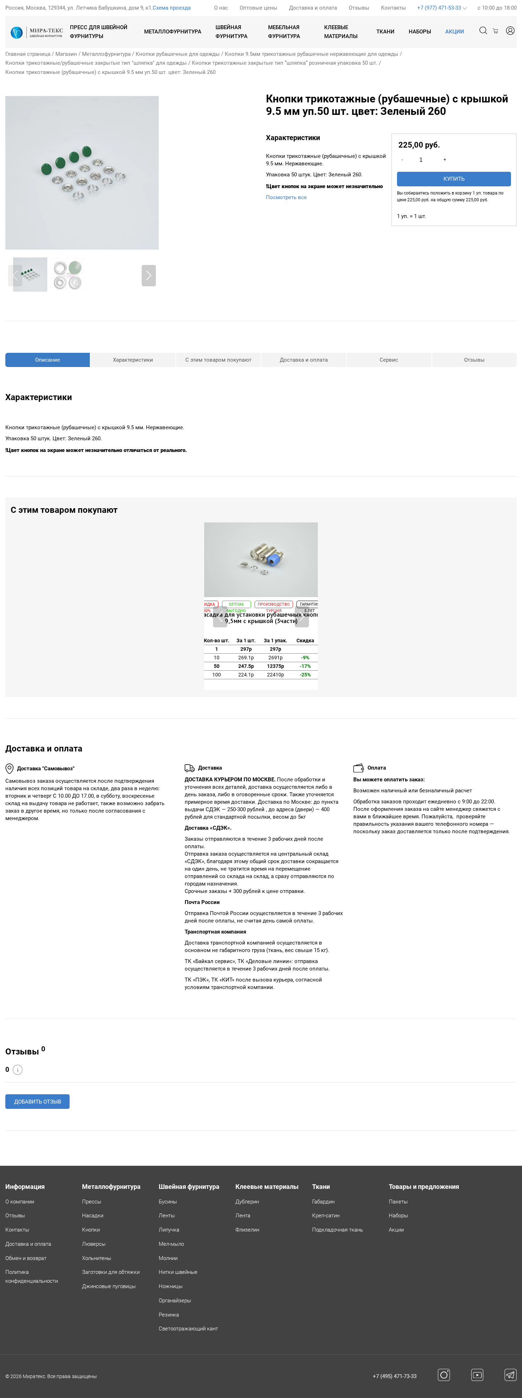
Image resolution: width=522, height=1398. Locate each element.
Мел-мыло (171, 1244)
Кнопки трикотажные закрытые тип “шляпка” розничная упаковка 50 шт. (284, 63)
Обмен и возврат (26, 1258)
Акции (396, 1230)
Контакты (393, 8)
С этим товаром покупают (218, 360)
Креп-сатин (325, 1215)
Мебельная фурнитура (284, 31)
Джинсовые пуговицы (109, 1286)
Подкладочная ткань (337, 1230)
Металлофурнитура (172, 31)
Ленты (167, 1215)
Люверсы (93, 1244)
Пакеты (398, 1201)
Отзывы (359, 8)
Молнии (168, 1258)
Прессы (91, 1201)
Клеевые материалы (341, 31)
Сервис (389, 360)
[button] (149, 275)
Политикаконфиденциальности (31, 1276)
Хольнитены (96, 1258)
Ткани (385, 31)
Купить (454, 179)
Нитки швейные (178, 1272)
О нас (221, 8)
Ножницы (171, 1286)
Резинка (169, 1315)
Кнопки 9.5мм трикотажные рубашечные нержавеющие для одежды (311, 54)
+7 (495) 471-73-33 (395, 1376)
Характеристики (133, 360)
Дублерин (247, 1201)
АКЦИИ (454, 31)
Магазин (66, 54)
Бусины (168, 1201)
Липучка (169, 1230)
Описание (47, 360)
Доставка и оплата (313, 8)
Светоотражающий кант (188, 1328)
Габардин (323, 1201)
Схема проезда (172, 8)
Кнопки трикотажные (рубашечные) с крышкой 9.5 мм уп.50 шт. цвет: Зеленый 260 (110, 72)
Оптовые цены (258, 8)
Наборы (420, 31)
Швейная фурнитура (232, 31)
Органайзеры (175, 1300)
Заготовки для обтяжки (111, 1272)
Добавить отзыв (37, 1102)
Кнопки (91, 1230)
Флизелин (247, 1230)
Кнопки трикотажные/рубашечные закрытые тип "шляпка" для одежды (96, 63)
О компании (19, 1201)
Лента (242, 1215)
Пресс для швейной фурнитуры (98, 31)
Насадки (92, 1215)
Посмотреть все (286, 197)
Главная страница (27, 54)
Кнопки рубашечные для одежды (178, 54)
